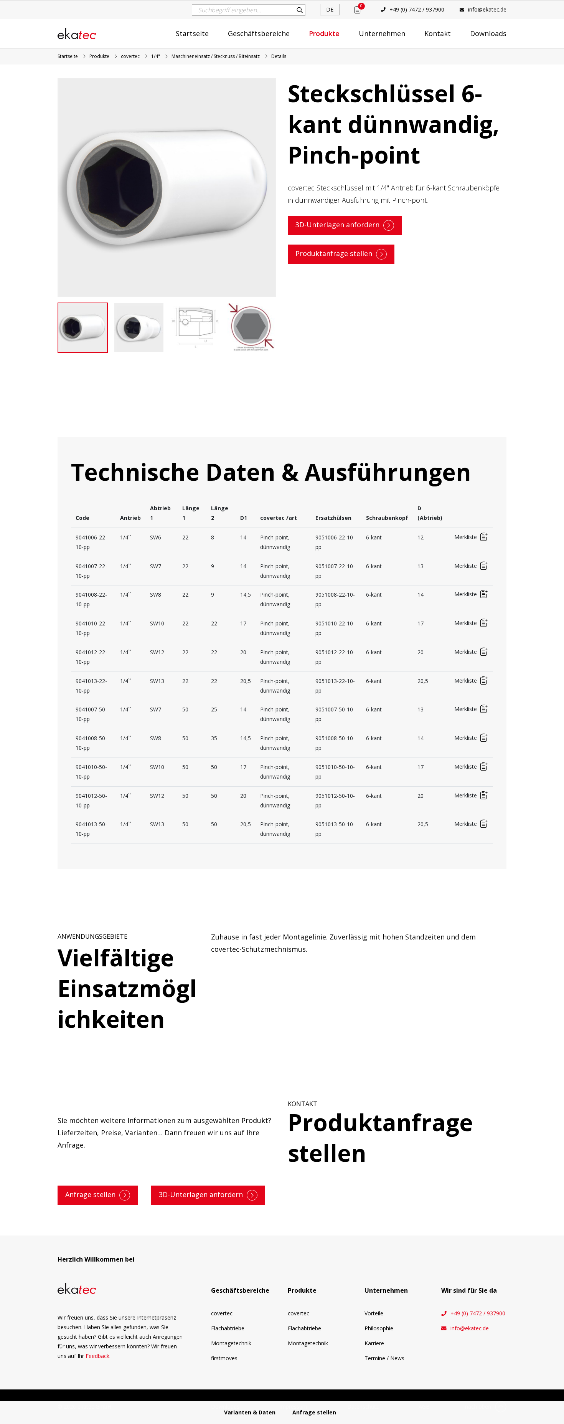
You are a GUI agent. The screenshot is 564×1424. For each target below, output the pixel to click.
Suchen (300, 10)
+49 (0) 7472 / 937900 (416, 9)
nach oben (478, 1406)
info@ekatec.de (487, 9)
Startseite (192, 33)
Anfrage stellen (90, 1194)
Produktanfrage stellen (333, 253)
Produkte (324, 33)
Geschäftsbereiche (259, 33)
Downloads (488, 33)
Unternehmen (382, 33)
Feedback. (98, 1355)
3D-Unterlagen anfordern (337, 224)
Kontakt (437, 33)
